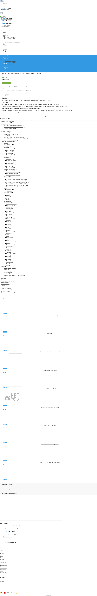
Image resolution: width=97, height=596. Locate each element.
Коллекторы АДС (9, 161)
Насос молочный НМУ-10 (9, 128)
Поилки (2, 266)
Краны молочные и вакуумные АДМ (13, 175)
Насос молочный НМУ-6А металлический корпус (13, 127)
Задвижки (8, 239)
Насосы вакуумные (4, 132)
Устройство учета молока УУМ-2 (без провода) (15, 186)
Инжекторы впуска (10, 244)
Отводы (7, 249)
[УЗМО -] (2, 12)
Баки (7, 243)
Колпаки (8, 224)
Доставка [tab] (7, 94)
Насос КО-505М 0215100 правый (10, 140)
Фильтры (8, 207)
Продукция (5, 35)
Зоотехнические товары (5, 122)
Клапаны (8, 221)
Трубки (7, 209)
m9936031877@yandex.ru (6, 27)
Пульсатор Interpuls (10, 148)
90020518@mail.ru (5, 26)
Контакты (5, 46)
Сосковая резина (7, 145)
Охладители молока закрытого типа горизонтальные (14, 275)
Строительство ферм (10, 38)
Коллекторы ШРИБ (10, 160)
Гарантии (5, 3)
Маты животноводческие (6, 291)
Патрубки (28, 90)
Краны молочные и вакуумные (9, 169)
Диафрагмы (8, 252)
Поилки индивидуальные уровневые (11, 271)
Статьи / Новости (9, 40)
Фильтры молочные (7, 202)
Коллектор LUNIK (9, 166)
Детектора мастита (9, 262)
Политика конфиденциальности (12, 42)
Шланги (2, 278)
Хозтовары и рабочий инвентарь (7, 292)
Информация (6, 39)
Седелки (8, 257)
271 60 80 (6, 22)
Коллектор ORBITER (10, 164)
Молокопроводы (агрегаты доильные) (8, 281)
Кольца (7, 227)
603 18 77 (6, 19)
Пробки (7, 223)
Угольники (8, 215)
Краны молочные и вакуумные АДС (13, 172)
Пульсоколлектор (7, 156)
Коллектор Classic (9, 163)
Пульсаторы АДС (9, 151)
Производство (2, 554)
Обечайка (8, 255)
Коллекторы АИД (9, 167)
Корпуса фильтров (9, 205)
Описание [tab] (7, 93)
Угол (7, 265)
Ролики (7, 259)
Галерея (4, 43)
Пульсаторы (6, 147)
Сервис (4, 36)
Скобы (7, 228)
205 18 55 (6, 23)
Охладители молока (5, 273)
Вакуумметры (9, 237)
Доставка (5, 45)
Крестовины (8, 256)
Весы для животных (5, 282)
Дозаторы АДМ (9, 191)
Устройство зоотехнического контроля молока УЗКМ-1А (17, 177)
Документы (2, 581)
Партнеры (5, 4)
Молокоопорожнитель (8, 192)
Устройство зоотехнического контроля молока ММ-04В (16, 180)
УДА (7, 198)
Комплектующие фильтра (11, 204)
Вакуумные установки (5, 131)
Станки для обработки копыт (6, 121)
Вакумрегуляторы (9, 231)
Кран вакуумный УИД (10, 170)
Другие (7, 196)
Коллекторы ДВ (9, 159)
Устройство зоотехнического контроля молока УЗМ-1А (16, 179)
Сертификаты (2, 582)
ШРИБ (7, 199)
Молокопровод (3, 569)
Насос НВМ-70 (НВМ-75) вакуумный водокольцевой (14, 137)
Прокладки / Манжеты (10, 241)
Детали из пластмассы (30, 73)
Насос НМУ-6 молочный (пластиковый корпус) (13, 125)
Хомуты (7, 234)
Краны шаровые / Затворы (11, 253)
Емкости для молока (5, 279)
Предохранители (9, 212)
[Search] (13, 15)
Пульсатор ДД (9, 153)
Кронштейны (8, 233)
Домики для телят (7, 289)
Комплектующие (22, 90)
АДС (7, 195)
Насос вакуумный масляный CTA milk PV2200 (12, 134)
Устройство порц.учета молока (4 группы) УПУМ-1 (16, 185)
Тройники (8, 217)
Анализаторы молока (5, 284)
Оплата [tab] (6, 95)
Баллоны (8, 230)
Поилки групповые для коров (9, 268)
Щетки (7, 240)
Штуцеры (8, 220)
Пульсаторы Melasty (10, 150)
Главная (4, 32)
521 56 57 (6, 8)
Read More (5, 313)
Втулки (7, 263)
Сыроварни (3, 285)
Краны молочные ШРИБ (11, 173)
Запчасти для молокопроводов (17, 73)
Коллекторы (6, 157)
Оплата (4, 44)
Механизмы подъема (10, 246)
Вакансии (5, 6)
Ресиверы (8, 260)
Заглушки (8, 250)
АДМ (7, 193)
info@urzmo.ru (7, 9)
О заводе (5, 33)
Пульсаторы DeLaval (10, 154)
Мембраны (8, 247)
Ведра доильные (7, 201)
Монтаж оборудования (10, 37)
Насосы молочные (4, 124)
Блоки (7, 236)
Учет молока (6, 176)
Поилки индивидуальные (8, 272)
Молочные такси (4, 276)
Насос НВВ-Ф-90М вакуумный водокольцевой (12, 135)
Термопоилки (6, 269)
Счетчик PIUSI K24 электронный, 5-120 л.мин (15, 183)
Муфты (7, 211)
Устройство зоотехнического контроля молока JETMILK (17, 182)
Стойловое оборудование (6, 288)
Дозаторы (5, 188)
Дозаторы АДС (9, 189)
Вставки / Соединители (10, 218)
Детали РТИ (6, 143)
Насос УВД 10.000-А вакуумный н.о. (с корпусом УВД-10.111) (16, 138)
